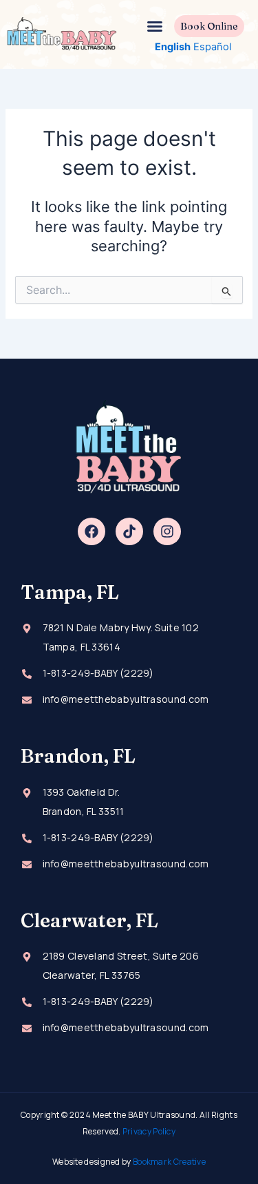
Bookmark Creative (169, 1161)
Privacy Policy (148, 1131)
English (173, 47)
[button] (154, 26)
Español (212, 47)
